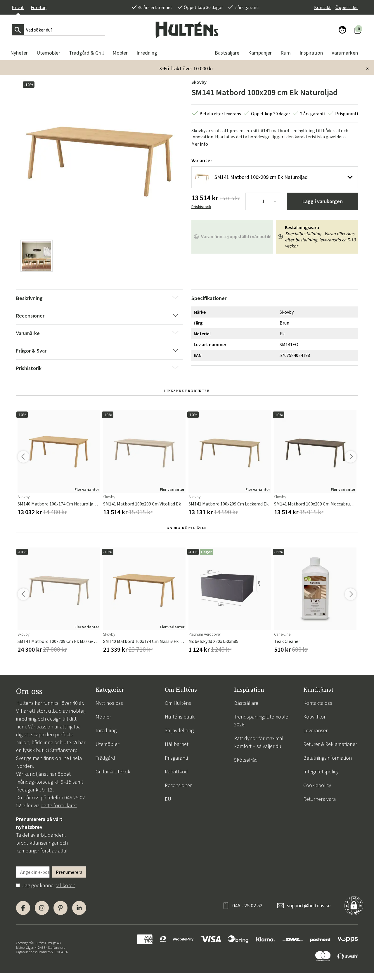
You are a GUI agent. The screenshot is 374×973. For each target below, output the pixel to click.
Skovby (199, 82)
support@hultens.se (308, 905)
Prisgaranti (176, 757)
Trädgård (105, 757)
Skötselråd (246, 759)
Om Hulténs (178, 703)
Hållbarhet (176, 744)
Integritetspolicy (321, 771)
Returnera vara (319, 799)
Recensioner (178, 785)
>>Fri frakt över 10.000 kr (185, 68)
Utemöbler (107, 744)
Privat (18, 7)
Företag (39, 7)
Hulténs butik (180, 716)
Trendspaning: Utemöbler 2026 (262, 720)
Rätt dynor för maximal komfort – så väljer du (258, 742)
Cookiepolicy (317, 785)
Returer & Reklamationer (330, 744)
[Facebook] (23, 908)
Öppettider (346, 7)
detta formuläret (59, 805)
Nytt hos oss (109, 703)
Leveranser (315, 730)
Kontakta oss (317, 703)
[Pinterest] (60, 908)
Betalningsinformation (327, 757)
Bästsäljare (246, 703)
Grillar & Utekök (113, 771)
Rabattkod (176, 771)
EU (168, 799)
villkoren (65, 885)
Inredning (106, 730)
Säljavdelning (179, 730)
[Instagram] (42, 908)
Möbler (103, 716)
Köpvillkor (314, 716)
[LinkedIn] (79, 908)
